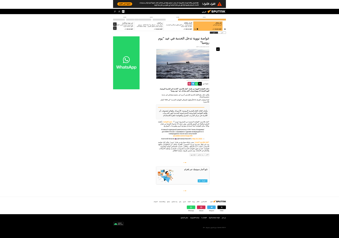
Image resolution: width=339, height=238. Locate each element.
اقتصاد (189, 201)
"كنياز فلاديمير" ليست (202, 142)
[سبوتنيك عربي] (217, 13)
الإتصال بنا (204, 217)
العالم (198, 201)
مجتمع (168, 201)
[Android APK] (118, 224)
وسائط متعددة (162, 201)
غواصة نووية (193, 154)
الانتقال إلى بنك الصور (191, 80)
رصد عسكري (201, 154)
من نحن (224, 217)
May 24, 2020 (197, 139)
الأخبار (207, 154)
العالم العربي (204, 201)
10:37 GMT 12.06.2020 (202, 46)
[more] (218, 49)
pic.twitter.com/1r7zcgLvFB (182, 136)
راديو (180, 201)
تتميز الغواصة (167, 122)
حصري (184, 201)
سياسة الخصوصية (194, 217)
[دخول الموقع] (119, 11)
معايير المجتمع (184, 217)
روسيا (193, 201)
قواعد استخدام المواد (214, 217)
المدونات (155, 201)
